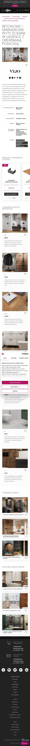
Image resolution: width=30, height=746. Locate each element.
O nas (15, 732)
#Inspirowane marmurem (19, 143)
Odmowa (15, 391)
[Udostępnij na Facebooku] (15, 78)
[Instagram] (9, 671)
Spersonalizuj (14, 386)
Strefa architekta (15, 729)
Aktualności (15, 695)
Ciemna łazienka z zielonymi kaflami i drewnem (11, 558)
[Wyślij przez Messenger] (12, 78)
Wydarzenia (15, 684)
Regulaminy (15, 702)
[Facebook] (3, 671)
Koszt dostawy (15, 707)
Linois (6, 316)
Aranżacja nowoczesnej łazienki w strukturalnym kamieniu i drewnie (11, 536)
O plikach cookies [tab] (23, 358)
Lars (5, 473)
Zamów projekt (15, 724)
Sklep (15, 682)
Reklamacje (15, 712)
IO (4, 274)
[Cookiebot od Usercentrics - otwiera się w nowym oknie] (22, 354)
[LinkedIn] (26, 671)
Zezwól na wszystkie (15, 382)
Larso (6, 395)
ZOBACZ (15, 5)
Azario (5, 313)
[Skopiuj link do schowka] (10, 78)
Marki (15, 692)
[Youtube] (15, 671)
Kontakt (15, 699)
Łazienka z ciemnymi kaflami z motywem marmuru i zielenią (12, 632)
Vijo (5, 235)
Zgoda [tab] (5, 358)
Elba (5, 434)
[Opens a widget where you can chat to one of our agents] (24, 743)
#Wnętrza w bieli (20, 140)
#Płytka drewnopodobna (20, 146)
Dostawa (15, 704)
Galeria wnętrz (15, 676)
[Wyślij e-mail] (20, 78)
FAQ (15, 735)
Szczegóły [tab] (13, 358)
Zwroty (15, 709)
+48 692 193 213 (17, 646)
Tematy (15, 689)
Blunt (6, 238)
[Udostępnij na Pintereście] (17, 78)
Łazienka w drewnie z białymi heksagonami (13, 589)
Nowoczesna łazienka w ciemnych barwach (13, 514)
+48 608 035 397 (17, 659)
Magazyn (15, 679)
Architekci (15, 687)
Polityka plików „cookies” (15, 715)
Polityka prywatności (15, 717)
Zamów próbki (15, 727)
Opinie (15, 722)
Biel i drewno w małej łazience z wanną (12, 610)
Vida (6, 277)
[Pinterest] (21, 671)
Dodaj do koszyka (11, 194)
